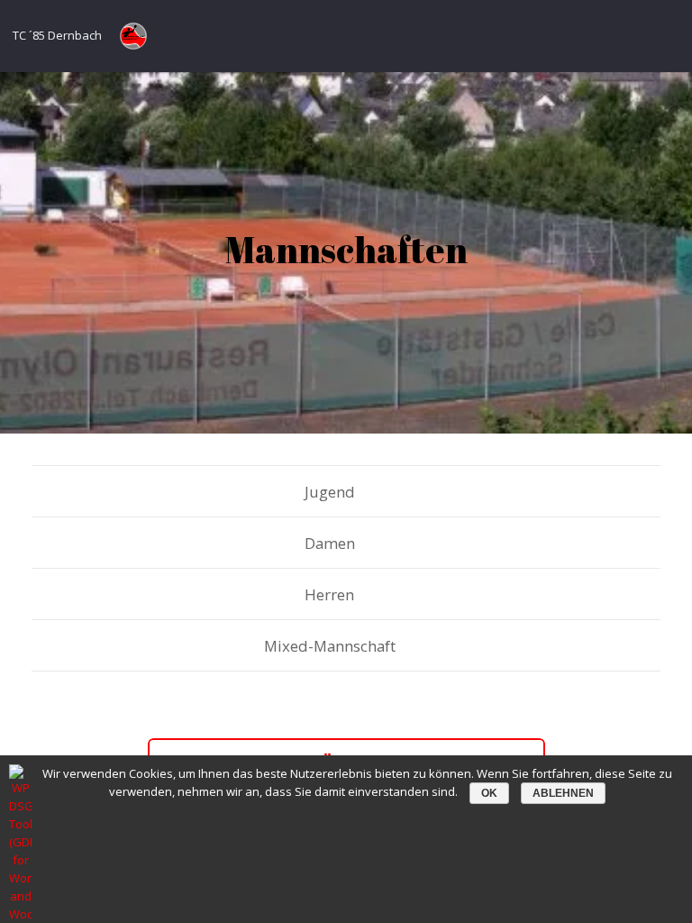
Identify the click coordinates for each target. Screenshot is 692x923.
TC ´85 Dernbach (57, 35)
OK (489, 793)
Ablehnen (563, 793)
